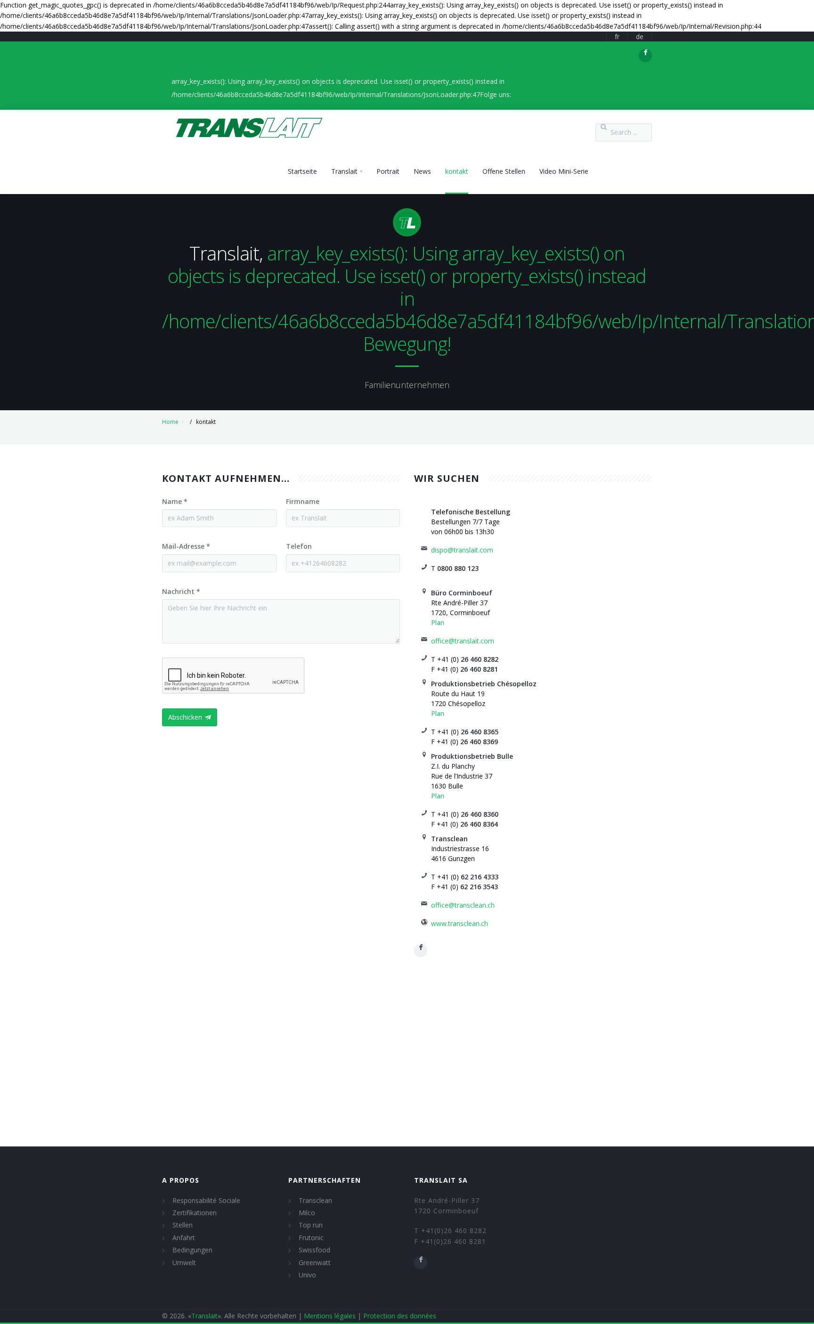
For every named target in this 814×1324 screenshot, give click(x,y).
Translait (204, 1315)
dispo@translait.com (462, 549)
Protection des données (399, 1315)
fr (617, 36)
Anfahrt (183, 1237)
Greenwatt (315, 1262)
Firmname (302, 501)
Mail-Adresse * (186, 546)
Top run (311, 1224)
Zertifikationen (194, 1212)
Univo (307, 1274)
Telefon (299, 546)
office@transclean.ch (463, 905)
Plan (437, 622)
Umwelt (184, 1262)
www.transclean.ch (459, 923)
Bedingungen (192, 1249)
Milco (307, 1212)
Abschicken (185, 717)
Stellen (182, 1224)
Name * (174, 501)
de (639, 36)
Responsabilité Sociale (206, 1200)
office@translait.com (462, 640)
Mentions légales (330, 1315)
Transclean (315, 1200)
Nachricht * (181, 591)
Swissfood (314, 1249)
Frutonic (311, 1237)
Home (170, 422)
